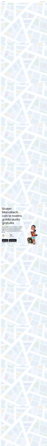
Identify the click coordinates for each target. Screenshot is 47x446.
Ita (4, 1)
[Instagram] (42, 2)
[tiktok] (40, 2)
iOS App (5, 240)
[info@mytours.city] (44, 2)
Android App (13, 240)
